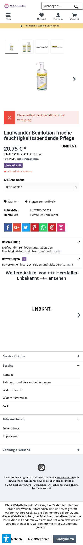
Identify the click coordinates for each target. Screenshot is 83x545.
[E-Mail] (52, 227)
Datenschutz (11, 428)
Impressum (10, 436)
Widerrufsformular (15, 398)
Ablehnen (15, 539)
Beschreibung (11, 242)
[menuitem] (8, 16)
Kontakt (8, 374)
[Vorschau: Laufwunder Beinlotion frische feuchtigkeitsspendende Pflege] (11, 47)
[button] (6, 538)
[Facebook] (8, 227)
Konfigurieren (65, 539)
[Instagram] (61, 227)
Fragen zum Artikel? (41, 201)
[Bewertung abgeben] (31, 143)
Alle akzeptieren (38, 539)
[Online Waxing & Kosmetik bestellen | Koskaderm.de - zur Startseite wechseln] (21, 6)
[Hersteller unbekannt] (41, 309)
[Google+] (17, 227)
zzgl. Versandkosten (28, 158)
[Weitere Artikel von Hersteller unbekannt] (69, 146)
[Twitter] (26, 227)
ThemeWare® (43, 488)
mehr (57, 251)
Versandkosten (65, 477)
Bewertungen (11, 259)
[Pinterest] (34, 227)
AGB (5, 405)
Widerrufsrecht (13, 390)
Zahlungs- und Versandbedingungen (27, 382)
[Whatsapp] (43, 227)
